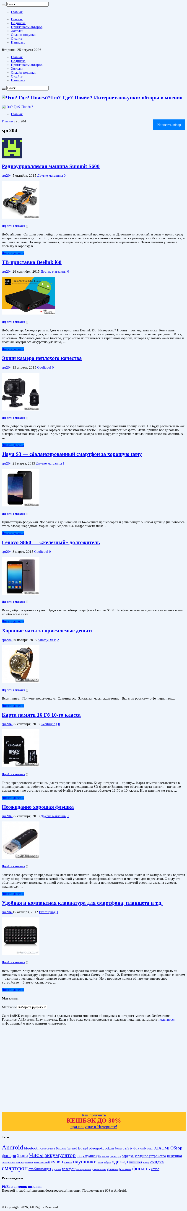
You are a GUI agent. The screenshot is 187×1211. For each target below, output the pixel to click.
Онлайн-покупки (23, 34)
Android (12, 1147)
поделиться (166, 1019)
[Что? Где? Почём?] (17, 106)
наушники (85, 1162)
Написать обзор (169, 125)
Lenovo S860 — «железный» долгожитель (51, 542)
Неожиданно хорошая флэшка (38, 807)
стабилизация (40, 1169)
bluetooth (31, 1148)
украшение (99, 1169)
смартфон (15, 1168)
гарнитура (115, 1156)
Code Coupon (47, 1148)
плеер (146, 1162)
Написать (18, 42)
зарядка (128, 1156)
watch (150, 1148)
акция (105, 1156)
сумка (56, 1169)
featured (72, 1148)
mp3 (85, 1148)
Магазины (9, 1007)
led (80, 1148)
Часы (36, 1154)
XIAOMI (161, 1148)
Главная (17, 12)
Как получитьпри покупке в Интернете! (94, 1121)
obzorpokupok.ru (101, 1148)
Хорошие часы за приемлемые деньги (47, 630)
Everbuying (49, 724)
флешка (112, 1169)
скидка (157, 1161)
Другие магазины (50, 175)
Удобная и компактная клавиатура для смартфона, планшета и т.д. (82, 903)
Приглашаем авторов (26, 27)
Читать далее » (13, 253)
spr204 (7, 175)
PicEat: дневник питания (22, 1186)
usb (143, 1148)
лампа (68, 1162)
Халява (22, 1156)
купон (57, 1162)
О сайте (17, 38)
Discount (61, 1148)
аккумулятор (60, 1155)
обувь (107, 1162)
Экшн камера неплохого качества (42, 358)
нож (100, 1162)
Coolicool (44, 367)
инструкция (8, 1162)
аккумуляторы (89, 1155)
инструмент (24, 1162)
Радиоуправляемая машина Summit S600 (51, 166)
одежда (120, 1162)
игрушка (174, 1155)
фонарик (125, 1169)
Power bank (122, 1148)
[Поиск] (3, 5)
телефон (68, 1169)
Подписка (18, 23)
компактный (42, 1162)
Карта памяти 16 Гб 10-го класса (41, 715)
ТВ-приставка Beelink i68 (32, 262)
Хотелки (17, 31)
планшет (135, 1162)
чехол (155, 1169)
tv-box (134, 1148)
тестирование (83, 1169)
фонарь (141, 1168)
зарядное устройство (150, 1156)
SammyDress (47, 640)
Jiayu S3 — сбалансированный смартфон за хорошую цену (72, 454)
